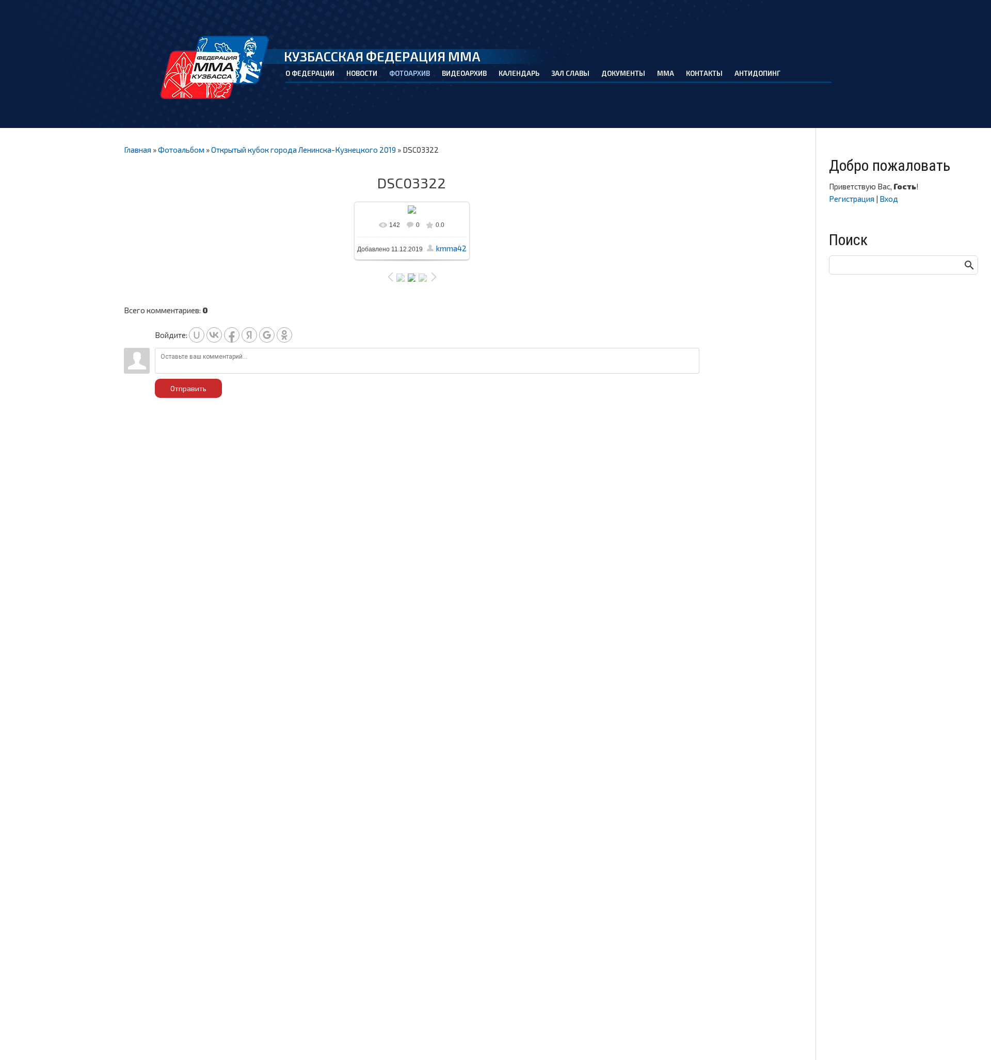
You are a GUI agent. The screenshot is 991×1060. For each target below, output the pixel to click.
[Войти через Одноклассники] (284, 335)
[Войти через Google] (267, 335)
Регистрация (851, 198)
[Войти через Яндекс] (249, 335)
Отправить (188, 388)
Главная (137, 149)
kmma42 (451, 248)
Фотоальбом (181, 149)
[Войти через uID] (196, 335)
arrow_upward (968, 1037)
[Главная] (214, 67)
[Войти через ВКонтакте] (214, 335)
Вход (889, 198)
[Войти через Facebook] (231, 335)
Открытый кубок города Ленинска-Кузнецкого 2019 (303, 149)
